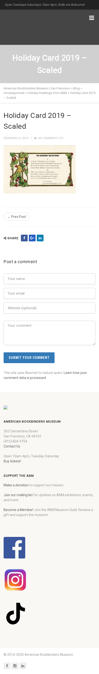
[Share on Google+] (32, 238)
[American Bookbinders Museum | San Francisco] (29, 27)
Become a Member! (18, 510)
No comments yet (51, 138)
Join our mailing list (18, 495)
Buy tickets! (12, 461)
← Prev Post (16, 217)
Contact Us (12, 446)
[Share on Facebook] (24, 238)
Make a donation (16, 485)
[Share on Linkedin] (40, 238)
